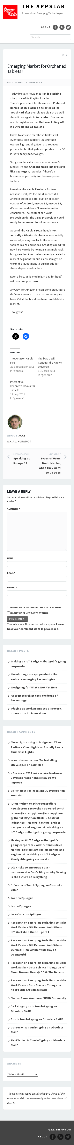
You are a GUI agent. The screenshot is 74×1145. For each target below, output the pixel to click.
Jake (20, 82)
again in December (37, 117)
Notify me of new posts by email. (29, 613)
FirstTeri (17, 1040)
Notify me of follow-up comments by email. (36, 607)
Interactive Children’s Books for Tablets (22, 386)
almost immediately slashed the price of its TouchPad (37, 107)
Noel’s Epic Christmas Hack (29, 990)
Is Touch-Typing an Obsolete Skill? (40, 1019)
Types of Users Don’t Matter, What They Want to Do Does (50, 463)
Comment (13, 508)
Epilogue (27, 898)
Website (12, 587)
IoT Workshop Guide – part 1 (30, 932)
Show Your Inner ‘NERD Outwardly (43, 998)
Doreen (16, 1027)
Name (11, 558)
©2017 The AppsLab (59, 1129)
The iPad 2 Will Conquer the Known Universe (50, 362)
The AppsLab (43, 6)
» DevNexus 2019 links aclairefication (35, 773)
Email (11, 572)
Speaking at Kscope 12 (21, 459)
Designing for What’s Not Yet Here (34, 687)
